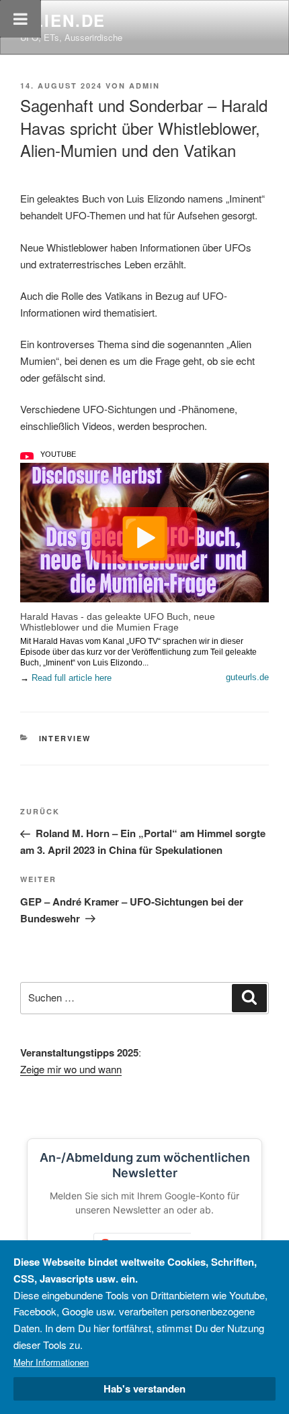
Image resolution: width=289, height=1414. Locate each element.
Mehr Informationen (51, 1362)
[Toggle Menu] (20, 19)
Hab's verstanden (144, 1388)
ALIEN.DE (63, 20)
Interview (65, 738)
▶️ (144, 535)
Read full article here (72, 678)
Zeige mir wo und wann (71, 1069)
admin (144, 85)
